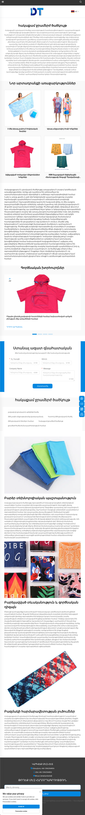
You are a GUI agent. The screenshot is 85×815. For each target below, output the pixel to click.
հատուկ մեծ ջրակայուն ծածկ (60, 416)
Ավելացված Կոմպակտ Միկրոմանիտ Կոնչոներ (22, 176)
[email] (81, 403)
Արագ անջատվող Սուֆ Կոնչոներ (62, 129)
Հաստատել (42, 386)
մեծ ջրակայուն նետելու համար (21, 421)
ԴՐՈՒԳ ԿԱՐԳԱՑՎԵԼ (14, 327)
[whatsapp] (81, 398)
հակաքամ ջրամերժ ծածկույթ (51, 421)
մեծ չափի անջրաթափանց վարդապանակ (25, 416)
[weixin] (81, 409)
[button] (34, 334)
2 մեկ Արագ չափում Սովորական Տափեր (23, 130)
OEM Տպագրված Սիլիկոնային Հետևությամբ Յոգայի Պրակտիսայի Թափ (62, 176)
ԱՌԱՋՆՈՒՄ (42, 794)
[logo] (37, 11)
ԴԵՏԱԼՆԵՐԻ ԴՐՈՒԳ (22, 108)
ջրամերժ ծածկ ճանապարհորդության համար (27, 426)
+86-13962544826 (48, 768)
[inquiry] (81, 414)
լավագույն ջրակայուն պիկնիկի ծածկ (23, 412)
